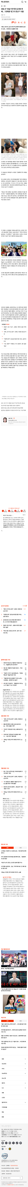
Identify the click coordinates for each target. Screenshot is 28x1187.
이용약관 (17, 1168)
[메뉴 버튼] (25, 1)
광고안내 (3, 1171)
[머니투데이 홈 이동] (6, 1126)
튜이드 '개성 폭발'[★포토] (7, 968)
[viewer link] (24, 44)
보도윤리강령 (8, 1173)
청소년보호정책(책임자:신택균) (7, 1168)
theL (3, 1068)
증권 (3, 1059)
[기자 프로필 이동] (5, 420)
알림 (3, 1117)
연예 (3, 1092)
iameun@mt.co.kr (12, 420)
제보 (3, 1112)
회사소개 (3, 1165)
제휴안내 (8, 1171)
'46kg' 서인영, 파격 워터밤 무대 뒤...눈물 (11, 872)
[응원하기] (14, 418)
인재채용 (8, 1165)
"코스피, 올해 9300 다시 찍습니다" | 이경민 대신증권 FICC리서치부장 (13, 989)
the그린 (4, 1078)
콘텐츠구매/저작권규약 (15, 1171)
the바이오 (4, 1073)
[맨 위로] (25, 1180)
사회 (4, 6)
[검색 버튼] (22, 1)
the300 (4, 1063)
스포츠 (3, 1097)
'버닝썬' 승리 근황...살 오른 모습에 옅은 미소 (11, 862)
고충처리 (3, 1173)
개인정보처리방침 (14, 1165)
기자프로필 (4, 1107)
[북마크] (25, 23)
